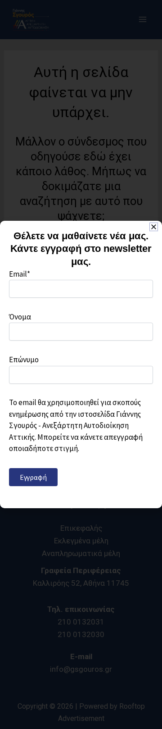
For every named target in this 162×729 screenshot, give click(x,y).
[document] (81, 364)
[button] (153, 226)
